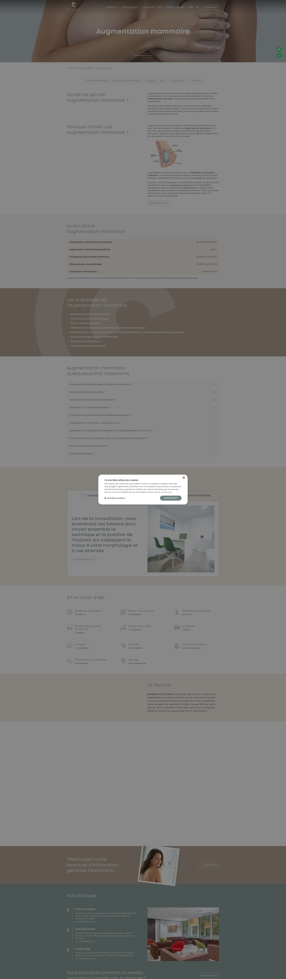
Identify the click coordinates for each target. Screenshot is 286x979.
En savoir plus (166, 492)
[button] (114, 498)
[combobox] (184, 477)
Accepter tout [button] (170, 498)
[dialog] (143, 489)
